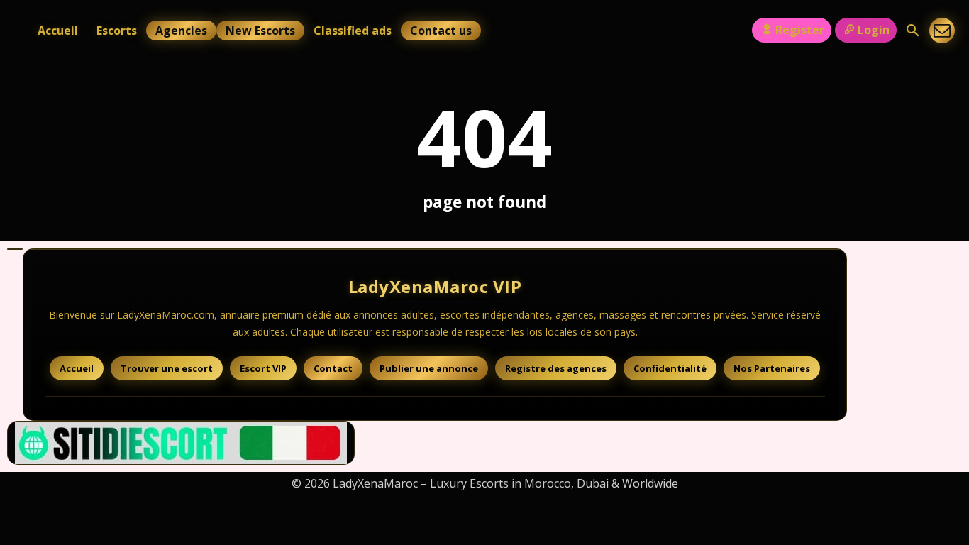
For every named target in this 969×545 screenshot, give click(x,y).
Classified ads (353, 30)
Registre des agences (556, 368)
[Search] (913, 30)
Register (799, 30)
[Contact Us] (942, 30)
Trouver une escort (167, 368)
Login (874, 30)
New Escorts (260, 30)
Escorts (116, 30)
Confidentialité (670, 368)
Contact (333, 368)
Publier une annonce (429, 368)
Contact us (441, 30)
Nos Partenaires (771, 368)
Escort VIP (263, 368)
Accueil (58, 30)
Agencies (181, 30)
